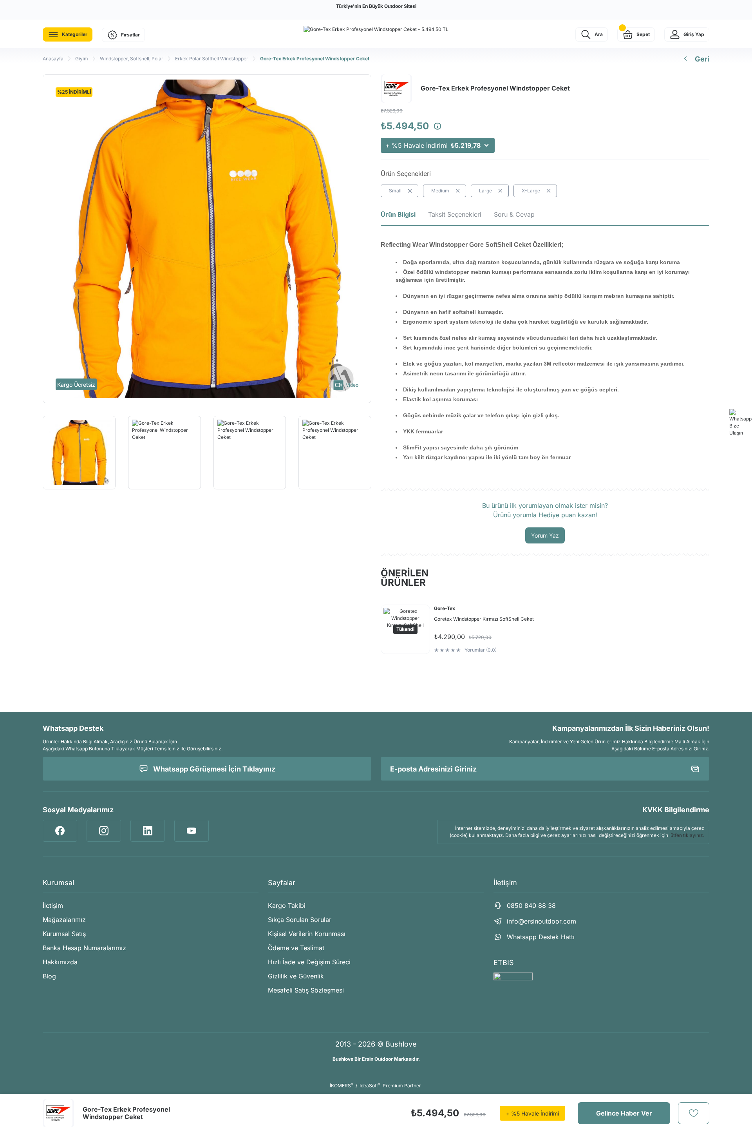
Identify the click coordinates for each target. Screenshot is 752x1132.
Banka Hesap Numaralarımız (84, 948)
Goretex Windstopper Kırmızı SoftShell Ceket (484, 619)
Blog (49, 976)
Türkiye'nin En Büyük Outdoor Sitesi (376, 6)
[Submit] (695, 769)
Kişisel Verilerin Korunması (306, 934)
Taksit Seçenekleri (454, 214)
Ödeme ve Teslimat (296, 948)
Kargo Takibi (287, 905)
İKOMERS (341, 1086)
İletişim (53, 905)
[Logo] (376, 29)
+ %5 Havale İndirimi (433, 145)
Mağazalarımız (64, 920)
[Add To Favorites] (693, 1113)
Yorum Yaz (545, 535)
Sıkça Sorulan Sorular (299, 920)
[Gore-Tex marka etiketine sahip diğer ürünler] (58, 1113)
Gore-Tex (444, 608)
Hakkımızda (60, 962)
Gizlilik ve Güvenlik (296, 976)
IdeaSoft (370, 1086)
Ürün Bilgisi (398, 214)
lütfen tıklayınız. (686, 835)
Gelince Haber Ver (624, 1113)
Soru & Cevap (514, 214)
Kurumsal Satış (64, 934)
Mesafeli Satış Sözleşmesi (306, 990)
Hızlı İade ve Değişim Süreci (309, 962)
